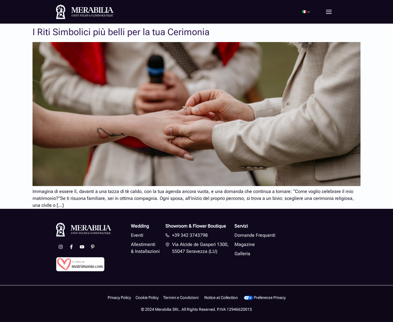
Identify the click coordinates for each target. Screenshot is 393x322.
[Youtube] (82, 246)
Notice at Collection (221, 297)
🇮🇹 (304, 12)
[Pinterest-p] (92, 246)
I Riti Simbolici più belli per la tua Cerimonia (121, 31)
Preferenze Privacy (269, 297)
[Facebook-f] (71, 246)
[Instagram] (60, 246)
